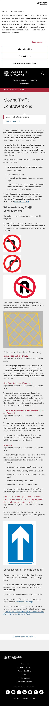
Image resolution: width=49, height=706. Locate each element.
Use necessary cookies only (24, 63)
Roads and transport (19, 90)
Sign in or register (20, 80)
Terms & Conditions (24, 671)
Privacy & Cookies (24, 678)
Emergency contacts (24, 667)
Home (6, 90)
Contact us (24, 664)
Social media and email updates (24, 687)
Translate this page (26, 84)
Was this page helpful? (23, 637)
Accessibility (34, 80)
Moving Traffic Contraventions (17, 117)
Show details (37, 42)
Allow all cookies (24, 49)
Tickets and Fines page (24, 602)
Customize (23, 56)
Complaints (24, 674)
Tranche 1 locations (12, 121)
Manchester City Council (21, 71)
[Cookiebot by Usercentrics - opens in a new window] (36, 3)
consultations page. (21, 201)
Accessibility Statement (24, 682)
